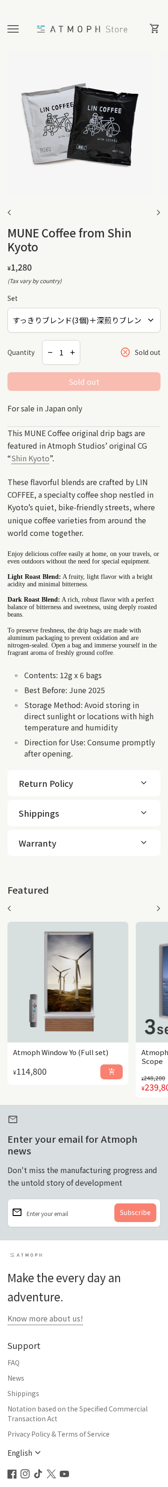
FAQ (13, 1362)
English (25, 1452)
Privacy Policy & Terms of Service (58, 1433)
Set (12, 298)
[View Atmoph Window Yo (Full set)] (67, 982)
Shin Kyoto (30, 458)
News (15, 1378)
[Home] (84, 28)
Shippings (23, 1393)
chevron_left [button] (9, 212)
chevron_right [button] (158, 212)
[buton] (25, 1452)
